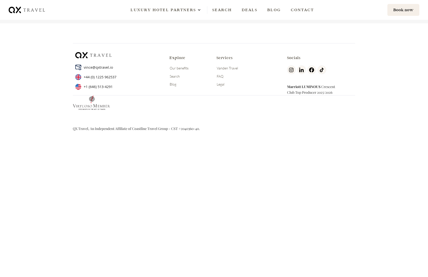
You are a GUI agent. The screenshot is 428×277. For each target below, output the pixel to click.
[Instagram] (292, 69)
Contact (302, 9)
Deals (249, 9)
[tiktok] (323, 69)
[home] (27, 10)
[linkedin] (302, 69)
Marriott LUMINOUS (304, 86)
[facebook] (312, 69)
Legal (220, 84)
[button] (163, 10)
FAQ (220, 76)
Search (222, 9)
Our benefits (179, 68)
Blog (274, 9)
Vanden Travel (227, 68)
